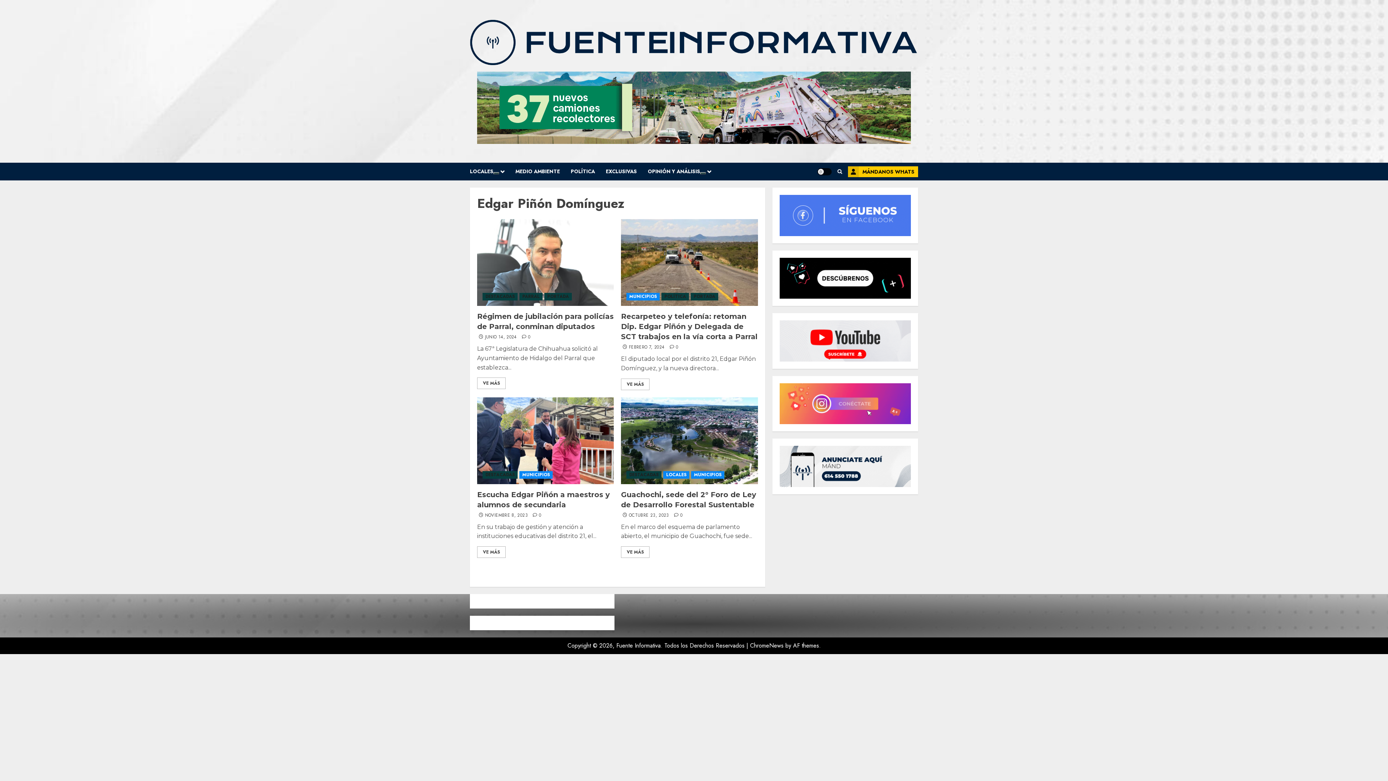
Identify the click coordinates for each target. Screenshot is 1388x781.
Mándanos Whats (888, 171)
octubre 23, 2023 (649, 515)
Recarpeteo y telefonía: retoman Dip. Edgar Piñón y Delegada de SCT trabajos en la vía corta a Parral (689, 326)
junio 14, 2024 (501, 337)
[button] (839, 172)
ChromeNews (767, 645)
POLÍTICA (583, 171)
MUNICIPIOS (643, 296)
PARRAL (531, 296)
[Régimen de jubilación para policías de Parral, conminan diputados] (545, 262)
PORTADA (558, 296)
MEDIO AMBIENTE (537, 171)
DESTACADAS (500, 296)
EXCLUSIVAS (621, 171)
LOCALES (481, 171)
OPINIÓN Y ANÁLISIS (674, 171)
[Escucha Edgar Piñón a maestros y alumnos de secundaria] (545, 440)
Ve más (491, 383)
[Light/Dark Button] (824, 171)
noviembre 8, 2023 (506, 515)
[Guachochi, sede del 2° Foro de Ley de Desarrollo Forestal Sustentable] (689, 440)
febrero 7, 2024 (646, 347)
